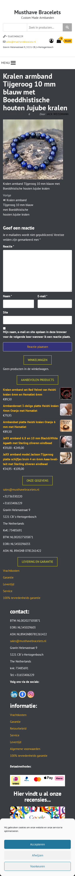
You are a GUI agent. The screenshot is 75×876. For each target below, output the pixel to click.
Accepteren (37, 844)
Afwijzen (37, 855)
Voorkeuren (37, 866)
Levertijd (8, 584)
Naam (7, 296)
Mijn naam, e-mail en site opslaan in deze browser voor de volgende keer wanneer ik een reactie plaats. (37, 334)
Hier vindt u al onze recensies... (37, 796)
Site (5, 312)
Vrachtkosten (11, 571)
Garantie (8, 577)
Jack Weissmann (57, 114)
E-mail (42, 296)
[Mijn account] (51, 41)
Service (7, 591)
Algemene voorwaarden (25, 749)
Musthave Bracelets (37, 12)
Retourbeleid (18, 728)
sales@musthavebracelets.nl (20, 41)
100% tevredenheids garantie (21, 598)
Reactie (8, 246)
